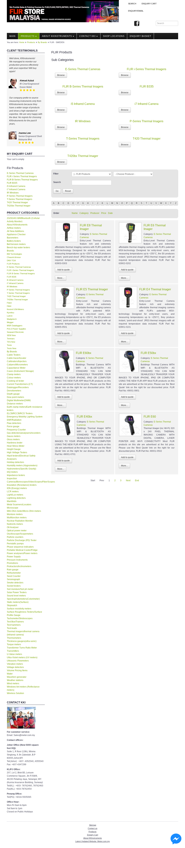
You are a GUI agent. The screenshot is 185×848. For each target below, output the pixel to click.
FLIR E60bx (83, 352)
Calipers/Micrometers (17, 364)
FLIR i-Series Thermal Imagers (22, 176)
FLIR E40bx (84, 416)
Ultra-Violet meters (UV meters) (22, 657)
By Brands (42, 42)
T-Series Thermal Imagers (19, 199)
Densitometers (14, 390)
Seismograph (13, 579)
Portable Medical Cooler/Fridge (22, 550)
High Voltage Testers (17, 452)
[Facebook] (136, 24)
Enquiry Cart (92, 835)
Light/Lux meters (15, 495)
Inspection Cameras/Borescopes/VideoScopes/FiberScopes (26, 480)
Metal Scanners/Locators (19, 504)
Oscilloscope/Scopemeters (20, 534)
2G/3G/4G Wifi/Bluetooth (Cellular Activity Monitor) (23, 220)
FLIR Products (13, 264)
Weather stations (15, 680)
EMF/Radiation (14, 420)
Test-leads (12, 628)
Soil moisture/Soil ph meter (20, 589)
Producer (94, 213)
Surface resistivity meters (19, 608)
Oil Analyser (13, 527)
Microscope (12, 508)
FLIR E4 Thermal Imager (155, 289)
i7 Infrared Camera (16, 189)
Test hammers (14, 625)
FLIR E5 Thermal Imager (92, 289)
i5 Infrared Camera (16, 186)
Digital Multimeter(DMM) (19, 400)
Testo (9, 345)
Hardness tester (14, 442)
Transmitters (13, 651)
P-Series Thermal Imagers (20, 196)
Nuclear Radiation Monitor (20, 521)
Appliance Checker (16, 234)
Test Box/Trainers (15, 621)
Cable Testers (13, 355)
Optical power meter (17, 530)
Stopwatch (12, 605)
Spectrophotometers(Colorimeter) (23, 599)
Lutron (9, 316)
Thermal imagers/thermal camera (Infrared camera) (23, 633)
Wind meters (13, 683)
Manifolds (11, 501)
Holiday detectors (15, 462)
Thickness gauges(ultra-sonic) (21, 641)
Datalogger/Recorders (18, 387)
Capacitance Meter (16, 368)
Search (132, 4)
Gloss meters (13, 439)
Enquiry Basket (140, 36)
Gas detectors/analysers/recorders (23, 433)
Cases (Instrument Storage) (20, 371)
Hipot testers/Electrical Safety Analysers (21, 457)
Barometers (12, 237)
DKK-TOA (11, 260)
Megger (10, 322)
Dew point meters (15, 397)
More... (60, 278)
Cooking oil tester (15, 381)
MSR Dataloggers (14, 325)
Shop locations (113, 36)
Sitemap (92, 825)
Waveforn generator (16, 677)
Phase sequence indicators (20, 547)
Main (12, 36)
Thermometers (14, 638)
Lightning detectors (16, 498)
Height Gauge (14, 449)
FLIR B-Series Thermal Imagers (22, 179)
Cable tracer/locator (16, 358)
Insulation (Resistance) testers (21, 485)
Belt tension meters (16, 244)
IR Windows (13, 192)
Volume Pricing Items (17, 670)
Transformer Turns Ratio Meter (22, 647)
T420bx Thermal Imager (18, 205)
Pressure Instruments (17, 560)
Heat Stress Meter (15, 446)
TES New (11, 342)
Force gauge (13, 426)
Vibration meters (15, 664)
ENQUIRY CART (149, 4)
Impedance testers (16, 475)
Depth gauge (13, 394)
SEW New (11, 335)
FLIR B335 (12, 183)
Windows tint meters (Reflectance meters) (23, 688)
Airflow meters (14, 228)
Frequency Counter (16, 429)
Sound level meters (16, 595)
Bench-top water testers (18, 247)
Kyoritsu (10, 312)
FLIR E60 (150, 416)
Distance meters (15, 403)
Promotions (12, 563)
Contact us (92, 828)
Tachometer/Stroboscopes (20, 618)
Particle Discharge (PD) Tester (21, 540)
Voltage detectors (15, 667)
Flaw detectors (14, 423)
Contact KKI (87, 36)
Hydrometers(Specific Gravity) (21, 468)
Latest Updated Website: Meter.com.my (92, 841)
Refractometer (14, 573)
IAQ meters (12, 472)
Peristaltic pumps (15, 543)
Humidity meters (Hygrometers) (22, 465)
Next (128, 480)
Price (103, 213)
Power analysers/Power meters (22, 553)
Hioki (9, 306)
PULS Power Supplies (16, 329)
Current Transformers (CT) (20, 384)
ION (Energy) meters (17, 488)
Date (110, 213)
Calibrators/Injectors (17, 361)
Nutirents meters (15, 524)
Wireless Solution (15, 693)
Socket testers (14, 586)
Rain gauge (12, 569)
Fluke (9, 303)
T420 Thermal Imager (17, 202)
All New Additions (15, 231)
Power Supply (14, 556)
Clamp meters (14, 374)
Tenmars (11, 339)
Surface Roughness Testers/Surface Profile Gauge (24, 613)
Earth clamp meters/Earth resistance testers (24, 408)
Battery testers (14, 241)
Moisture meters (15, 514)
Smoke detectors (15, 582)
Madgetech (12, 319)
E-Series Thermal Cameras (20, 173)
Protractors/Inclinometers (19, 566)
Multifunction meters (17, 517)
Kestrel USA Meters (15, 309)
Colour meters (14, 377)
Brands (10, 250)
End (137, 480)
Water (10, 673)
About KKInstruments (57, 36)
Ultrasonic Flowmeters (18, 660)
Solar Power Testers (17, 592)
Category (84, 213)
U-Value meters (14, 654)
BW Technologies (14, 254)
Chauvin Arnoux (14, 257)
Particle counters (15, 537)
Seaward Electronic (15, 332)
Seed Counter (14, 576)
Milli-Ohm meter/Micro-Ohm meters (24, 511)
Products (28, 36)
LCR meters (13, 491)
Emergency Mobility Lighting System (24, 416)
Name (75, 213)
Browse (61, 75)
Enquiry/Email (135, 11)
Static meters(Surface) (18, 602)
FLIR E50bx (148, 352)
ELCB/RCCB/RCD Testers (20, 413)
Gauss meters (13, 436)
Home (21, 42)
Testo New (11, 348)
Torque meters (14, 644)
